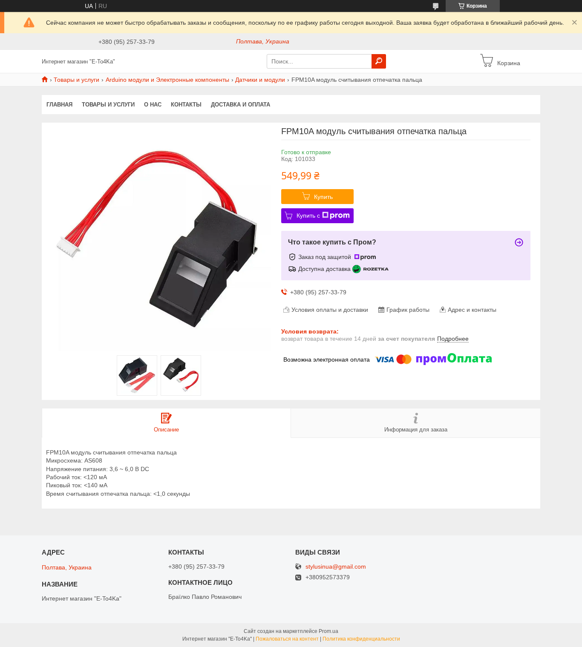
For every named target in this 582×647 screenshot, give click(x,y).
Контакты (186, 104)
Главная (59, 104)
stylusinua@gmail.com (335, 567)
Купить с (308, 215)
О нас (152, 104)
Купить (323, 196)
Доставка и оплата (240, 104)
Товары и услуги (76, 79)
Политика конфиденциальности (361, 639)
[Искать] (379, 61)
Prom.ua (328, 631)
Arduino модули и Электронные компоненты (167, 79)
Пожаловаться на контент (287, 639)
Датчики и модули (260, 79)
